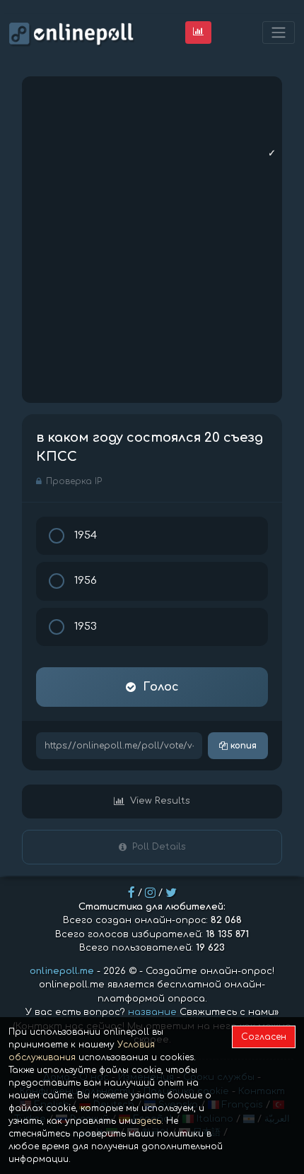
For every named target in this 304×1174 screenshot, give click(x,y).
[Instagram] (150, 893)
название (152, 1012)
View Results (160, 801)
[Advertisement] (152, 240)
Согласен (263, 1037)
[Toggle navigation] (278, 33)
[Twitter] (171, 893)
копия (242, 746)
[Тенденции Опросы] (198, 32)
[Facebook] (131, 893)
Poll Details (159, 847)
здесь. (149, 1121)
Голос (161, 687)
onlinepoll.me (62, 971)
